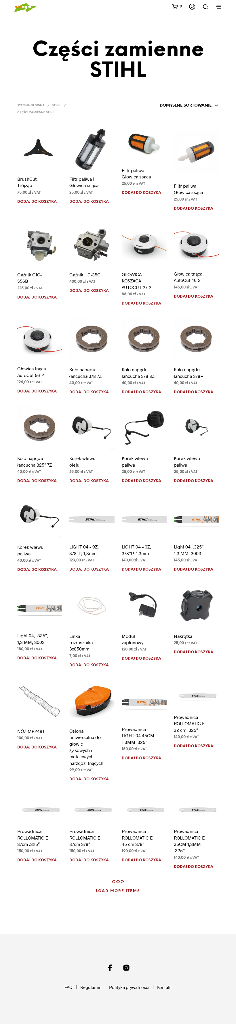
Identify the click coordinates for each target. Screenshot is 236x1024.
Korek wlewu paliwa (135, 461)
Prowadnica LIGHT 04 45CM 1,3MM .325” (138, 735)
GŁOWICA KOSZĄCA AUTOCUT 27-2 (136, 281)
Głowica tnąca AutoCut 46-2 (188, 277)
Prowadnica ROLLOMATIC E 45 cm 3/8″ (137, 837)
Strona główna (31, 105)
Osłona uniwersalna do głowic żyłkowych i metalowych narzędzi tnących (86, 747)
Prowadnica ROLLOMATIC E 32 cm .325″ (189, 723)
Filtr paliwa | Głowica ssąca (83, 182)
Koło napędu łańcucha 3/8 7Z (85, 372)
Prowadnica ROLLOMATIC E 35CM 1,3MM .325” (189, 840)
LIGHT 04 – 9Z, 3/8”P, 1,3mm (84, 550)
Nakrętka (183, 636)
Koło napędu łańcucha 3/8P (188, 372)
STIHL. (56, 105)
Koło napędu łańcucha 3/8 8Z (138, 372)
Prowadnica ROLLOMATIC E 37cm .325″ (32, 837)
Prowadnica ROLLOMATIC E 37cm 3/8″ (84, 837)
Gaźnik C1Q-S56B (29, 278)
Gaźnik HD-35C (84, 274)
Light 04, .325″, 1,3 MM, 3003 (189, 550)
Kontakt (164, 987)
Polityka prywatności (129, 987)
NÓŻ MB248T (31, 731)
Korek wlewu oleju (82, 461)
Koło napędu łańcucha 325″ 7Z (34, 461)
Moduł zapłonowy (132, 639)
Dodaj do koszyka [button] (37, 202)
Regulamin (90, 987)
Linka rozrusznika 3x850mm (81, 642)
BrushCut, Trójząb (27, 182)
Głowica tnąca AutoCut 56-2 (31, 372)
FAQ (68, 987)
